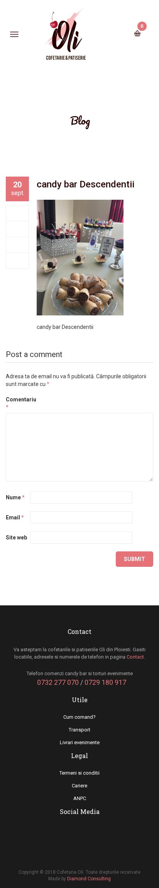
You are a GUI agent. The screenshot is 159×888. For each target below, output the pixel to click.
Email (15, 517)
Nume (15, 497)
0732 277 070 (58, 682)
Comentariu (17, 403)
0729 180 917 (105, 682)
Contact (135, 657)
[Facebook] (17, 213)
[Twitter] (17, 229)
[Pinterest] (17, 260)
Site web (16, 537)
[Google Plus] (17, 245)
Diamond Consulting (89, 878)
